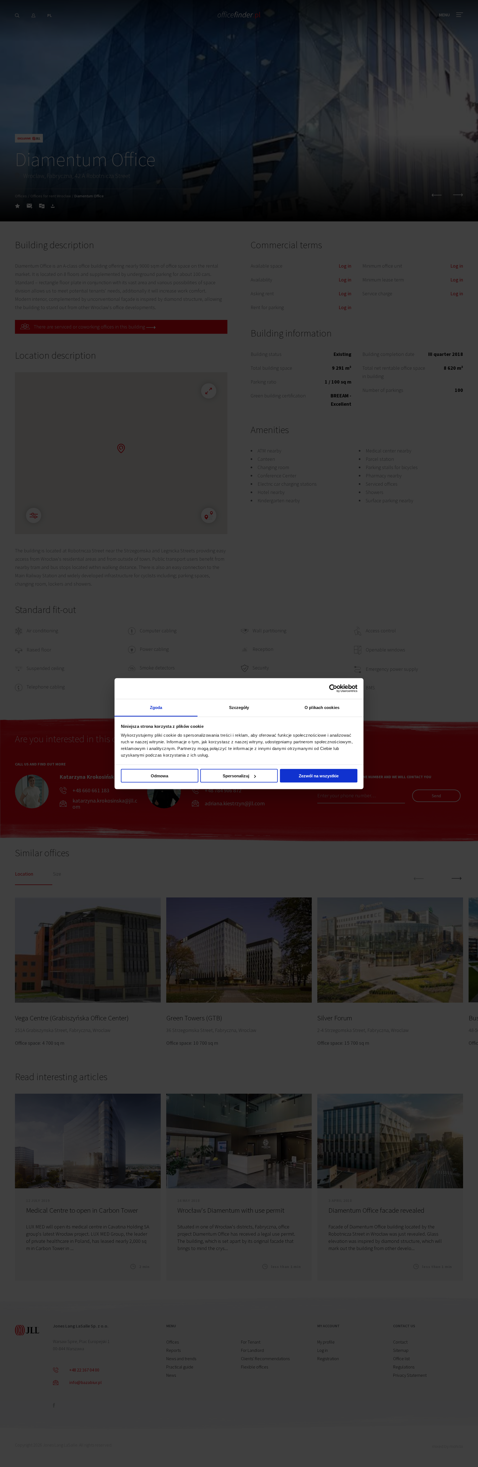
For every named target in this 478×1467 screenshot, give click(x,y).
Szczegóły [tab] (239, 707)
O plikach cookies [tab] (322, 707)
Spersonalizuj (236, 775)
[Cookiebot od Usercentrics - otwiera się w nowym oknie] (333, 688)
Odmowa (159, 775)
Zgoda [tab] (156, 707)
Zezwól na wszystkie (319, 775)
